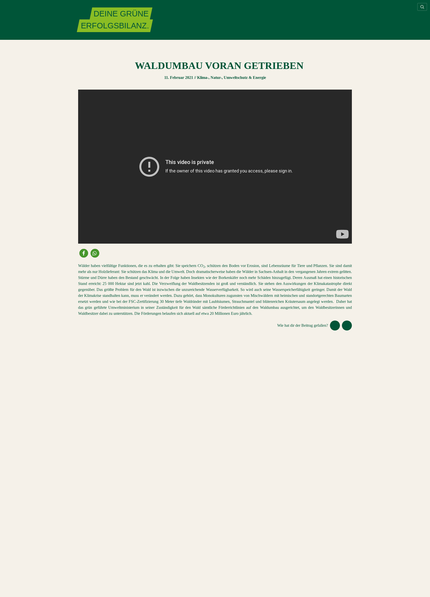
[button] (83, 253)
